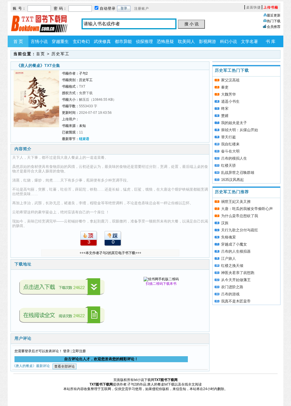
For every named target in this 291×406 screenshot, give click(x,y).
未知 (82, 126)
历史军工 (60, 53)
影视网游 (207, 41)
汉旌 (224, 223)
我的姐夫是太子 (234, 123)
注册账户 (141, 9)
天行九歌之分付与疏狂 (239, 230)
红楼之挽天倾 (232, 265)
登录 (66, 351)
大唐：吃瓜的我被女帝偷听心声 (247, 209)
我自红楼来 (230, 144)
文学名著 (249, 41)
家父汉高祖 (230, 80)
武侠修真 (102, 41)
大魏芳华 (228, 94)
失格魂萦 (228, 237)
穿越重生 (60, 41)
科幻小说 (228, 41)
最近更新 (273, 15)
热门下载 (273, 21)
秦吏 (224, 87)
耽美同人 (186, 41)
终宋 (224, 108)
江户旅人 (228, 258)
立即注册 (79, 351)
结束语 (84, 139)
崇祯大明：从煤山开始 (239, 130)
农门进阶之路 (232, 287)
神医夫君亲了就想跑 (237, 273)
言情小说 (39, 41)
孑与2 (83, 73)
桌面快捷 (253, 7)
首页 (40, 53)
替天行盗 (228, 137)
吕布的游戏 (230, 294)
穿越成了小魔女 (234, 244)
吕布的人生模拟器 (236, 251)
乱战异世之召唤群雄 (237, 172)
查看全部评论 (64, 366)
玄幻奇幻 (81, 41)
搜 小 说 (191, 24)
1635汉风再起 (232, 180)
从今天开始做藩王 (236, 280)
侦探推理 (144, 41)
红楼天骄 (228, 165)
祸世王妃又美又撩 (236, 201)
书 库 (270, 41)
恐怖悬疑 (165, 41)
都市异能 (123, 41)
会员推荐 (273, 27)
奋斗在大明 (230, 151)
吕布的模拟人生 (234, 158)
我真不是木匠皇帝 (236, 301)
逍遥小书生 (230, 101)
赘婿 (224, 116)
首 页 (18, 41)
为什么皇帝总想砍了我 (239, 216)
